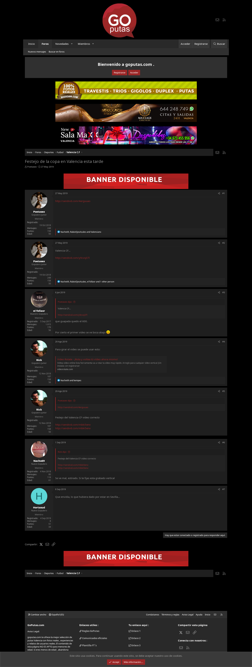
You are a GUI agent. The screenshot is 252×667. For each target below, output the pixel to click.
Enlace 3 (135, 645)
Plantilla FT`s (89, 645)
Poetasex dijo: (65, 301)
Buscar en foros (56, 51)
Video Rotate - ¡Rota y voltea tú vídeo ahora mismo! (87, 359)
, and (81, 231)
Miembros (84, 43)
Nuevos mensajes (37, 51)
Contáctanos (152, 614)
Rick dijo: (62, 451)
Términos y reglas (170, 614)
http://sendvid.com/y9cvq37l (72, 257)
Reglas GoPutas (90, 631)
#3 (223, 292)
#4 (223, 341)
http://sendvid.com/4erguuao (72, 201)
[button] (71, 43)
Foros (45, 43)
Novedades (62, 43)
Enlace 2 (135, 638)
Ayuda (199, 614)
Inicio (31, 43)
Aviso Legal (187, 614)
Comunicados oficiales (94, 638)
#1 (223, 193)
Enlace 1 (135, 631)
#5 (223, 391)
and (71, 380)
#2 (223, 242)
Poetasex (32, 166)
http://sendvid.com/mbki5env (73, 424)
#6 (223, 442)
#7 (223, 489)
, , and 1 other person (87, 281)
